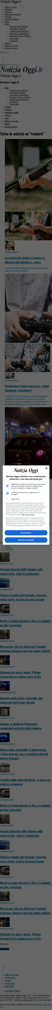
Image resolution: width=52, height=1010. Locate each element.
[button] (26, 499)
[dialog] (26, 505)
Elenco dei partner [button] (28, 515)
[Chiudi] (46, 468)
